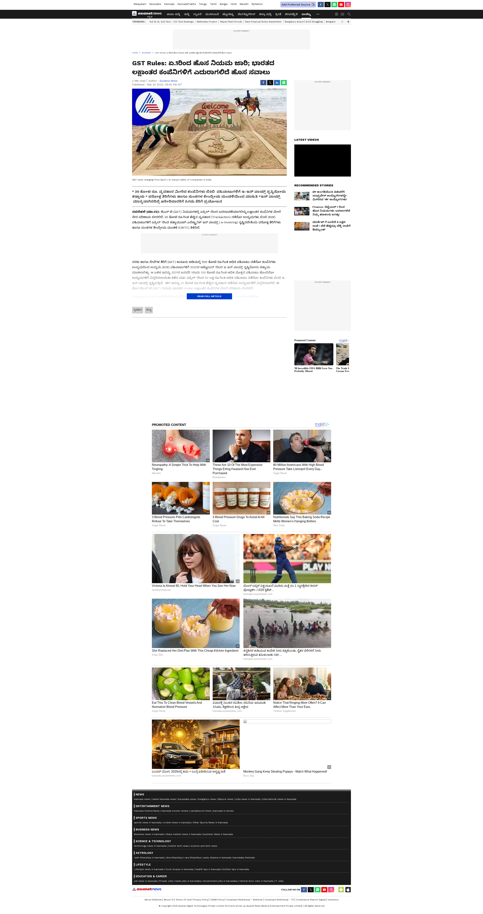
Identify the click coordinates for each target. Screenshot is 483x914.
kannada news (142, 799)
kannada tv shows (223, 811)
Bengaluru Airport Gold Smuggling (304, 21)
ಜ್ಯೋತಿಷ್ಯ (228, 14)
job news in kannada (145, 881)
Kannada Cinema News (147, 811)
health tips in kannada (208, 869)
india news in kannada (247, 799)
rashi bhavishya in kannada (149, 857)
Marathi (244, 4)
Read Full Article (209, 296)
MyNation (257, 4)
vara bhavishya (193, 857)
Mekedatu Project (207, 21)
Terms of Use (183, 899)
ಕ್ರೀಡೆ (278, 14)
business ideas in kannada (218, 834)
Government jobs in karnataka (220, 881)
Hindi (234, 4)
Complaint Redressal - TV (279, 899)
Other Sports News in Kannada (210, 822)
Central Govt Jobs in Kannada (256, 881)
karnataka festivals (244, 857)
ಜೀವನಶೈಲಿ (291, 14)
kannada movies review (175, 811)
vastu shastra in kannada (217, 857)
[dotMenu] (318, 14)
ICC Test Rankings (184, 21)
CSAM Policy (217, 899)
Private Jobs (166, 881)
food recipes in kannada (179, 869)
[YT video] (341, 4)
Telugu (203, 4)
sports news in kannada (147, 822)
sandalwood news (200, 811)
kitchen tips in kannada (236, 869)
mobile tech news (178, 846)
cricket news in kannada (177, 822)
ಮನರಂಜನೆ (212, 14)
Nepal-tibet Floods (231, 21)
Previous (342, 22)
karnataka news (187, 799)
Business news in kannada (149, 834)
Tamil (213, 4)
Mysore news (225, 799)
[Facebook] (321, 4)
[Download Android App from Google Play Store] (341, 889)
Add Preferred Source (295, 4)
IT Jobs (279, 881)
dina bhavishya (174, 857)
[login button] (337, 14)
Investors (333, 899)
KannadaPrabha (186, 4)
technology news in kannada (150, 846)
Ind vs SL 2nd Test (160, 21)
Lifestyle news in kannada (149, 869)
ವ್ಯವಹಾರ (138, 309)
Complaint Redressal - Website (244, 899)
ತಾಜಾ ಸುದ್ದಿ (173, 14)
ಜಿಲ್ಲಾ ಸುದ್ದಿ (265, 14)
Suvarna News (169, 80)
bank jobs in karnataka (188, 881)
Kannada (169, 4)
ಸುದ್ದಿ (186, 14)
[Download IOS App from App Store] (348, 889)
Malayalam (140, 4)
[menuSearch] (349, 14)
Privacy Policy (200, 899)
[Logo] (148, 14)
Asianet (146, 889)
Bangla (224, 4)
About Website (153, 899)
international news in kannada (279, 799)
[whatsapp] (334, 4)
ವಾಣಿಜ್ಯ (306, 14)
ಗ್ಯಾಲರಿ (197, 14)
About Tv (169, 899)
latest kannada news (164, 799)
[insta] (348, 4)
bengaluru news (207, 799)
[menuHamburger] (343, 14)
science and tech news (204, 846)
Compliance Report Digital (311, 899)
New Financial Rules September (263, 21)
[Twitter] (328, 4)
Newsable (155, 4)
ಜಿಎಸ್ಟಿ (148, 309)
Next (348, 22)
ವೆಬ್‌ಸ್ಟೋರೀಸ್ (246, 14)
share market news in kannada (183, 834)
